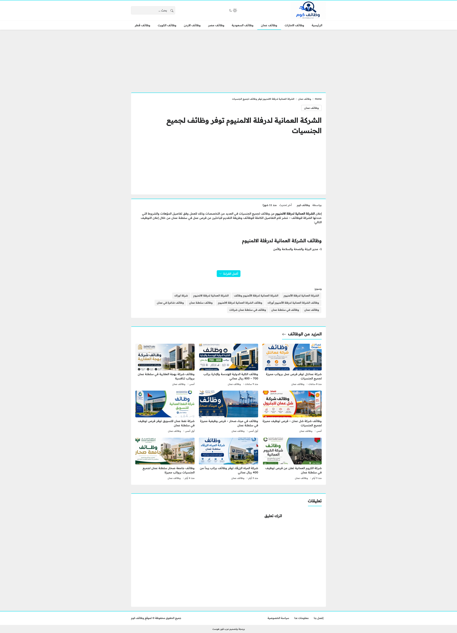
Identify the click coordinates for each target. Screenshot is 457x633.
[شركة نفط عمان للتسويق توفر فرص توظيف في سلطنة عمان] (165, 412)
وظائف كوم (303, 205)
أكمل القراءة (230, 273)
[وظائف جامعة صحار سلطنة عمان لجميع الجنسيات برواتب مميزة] (165, 459)
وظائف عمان (304, 98)
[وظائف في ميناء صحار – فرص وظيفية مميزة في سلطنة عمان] (228, 412)
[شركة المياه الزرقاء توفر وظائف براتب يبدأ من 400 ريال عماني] (228, 459)
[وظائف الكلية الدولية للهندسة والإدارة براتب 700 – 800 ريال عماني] (228, 365)
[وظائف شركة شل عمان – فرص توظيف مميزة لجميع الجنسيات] (292, 412)
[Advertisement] (228, 59)
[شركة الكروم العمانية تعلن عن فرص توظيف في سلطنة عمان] (292, 459)
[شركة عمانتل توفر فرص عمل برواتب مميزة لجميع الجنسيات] (292, 365)
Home (318, 98)
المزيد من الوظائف (305, 333)
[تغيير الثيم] (232, 10)
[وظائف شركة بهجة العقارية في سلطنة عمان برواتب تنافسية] (165, 365)
